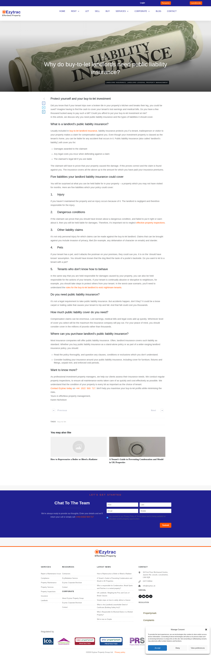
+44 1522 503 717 (85, 388)
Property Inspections (48, 591)
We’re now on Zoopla (104, 619)
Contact (65, 587)
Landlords (44, 600)
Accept (157, 648)
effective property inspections (150, 223)
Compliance (45, 578)
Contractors (66, 574)
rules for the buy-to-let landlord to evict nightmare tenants (93, 287)
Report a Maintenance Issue (51, 574)
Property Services (47, 587)
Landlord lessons (136, 82)
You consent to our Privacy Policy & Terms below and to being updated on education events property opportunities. (137, 517)
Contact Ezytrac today (61, 388)
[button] (206, 629)
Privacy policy (120, 652)
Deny (178, 648)
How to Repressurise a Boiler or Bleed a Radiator (79, 451)
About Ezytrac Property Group (73, 598)
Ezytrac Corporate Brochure (72, 583)
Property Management (157, 82)
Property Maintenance (48, 583)
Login (142, 3)
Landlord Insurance (116, 82)
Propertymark (149, 613)
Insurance (44, 596)
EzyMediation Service (70, 578)
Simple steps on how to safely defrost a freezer (113, 600)
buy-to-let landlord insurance (83, 131)
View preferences (198, 648)
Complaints (148, 620)
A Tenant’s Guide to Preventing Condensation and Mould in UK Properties (137, 451)
